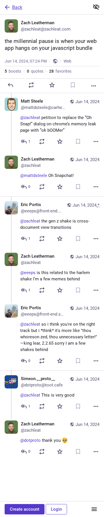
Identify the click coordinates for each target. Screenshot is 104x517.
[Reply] (10, 85)
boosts (13, 71)
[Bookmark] (72, 85)
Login (56, 509)
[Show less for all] (96, 7)
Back (17, 7)
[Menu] (94, 509)
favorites (60, 71)
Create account (24, 509)
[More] (93, 85)
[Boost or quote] (31, 85)
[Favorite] (52, 85)
